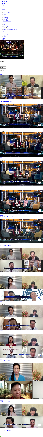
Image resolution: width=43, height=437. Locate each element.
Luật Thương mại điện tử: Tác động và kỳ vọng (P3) (6, 430)
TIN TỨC (3, 31)
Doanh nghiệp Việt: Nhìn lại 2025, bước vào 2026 (5, 245)
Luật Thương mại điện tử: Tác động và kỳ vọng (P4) (6, 401)
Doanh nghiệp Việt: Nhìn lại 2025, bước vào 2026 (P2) (6, 216)
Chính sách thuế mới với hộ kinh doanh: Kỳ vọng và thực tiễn (7, 101)
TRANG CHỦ (3, 9)
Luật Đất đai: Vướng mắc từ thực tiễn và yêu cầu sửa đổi (6, 360)
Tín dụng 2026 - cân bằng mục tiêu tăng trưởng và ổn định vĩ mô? (7, 187)
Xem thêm (1, 74)
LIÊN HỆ (3, 39)
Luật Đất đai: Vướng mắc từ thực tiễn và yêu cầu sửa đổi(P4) (7, 274)
